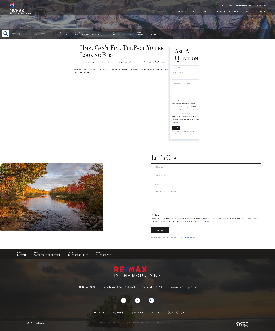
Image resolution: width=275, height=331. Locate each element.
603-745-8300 (227, 6)
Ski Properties (146, 35)
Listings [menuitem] (179, 12)
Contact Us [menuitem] (175, 312)
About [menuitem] (247, 12)
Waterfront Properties (88, 35)
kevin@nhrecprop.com (243, 6)
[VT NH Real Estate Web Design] (242, 324)
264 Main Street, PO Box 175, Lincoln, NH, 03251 (133, 287)
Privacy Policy (175, 122)
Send (175, 128)
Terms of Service (184, 134)
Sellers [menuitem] (204, 12)
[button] (5, 33)
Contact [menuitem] (260, 12)
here (107, 69)
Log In (255, 6)
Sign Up (262, 6)
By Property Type (120, 35)
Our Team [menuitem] (97, 312)
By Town (62, 35)
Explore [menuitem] (233, 12)
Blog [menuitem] (155, 312)
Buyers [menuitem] (193, 12)
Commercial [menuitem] (219, 12)
